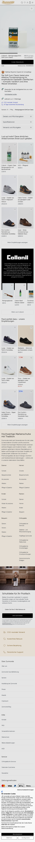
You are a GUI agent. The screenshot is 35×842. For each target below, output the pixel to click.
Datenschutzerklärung (7, 828)
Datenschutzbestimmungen (25, 790)
